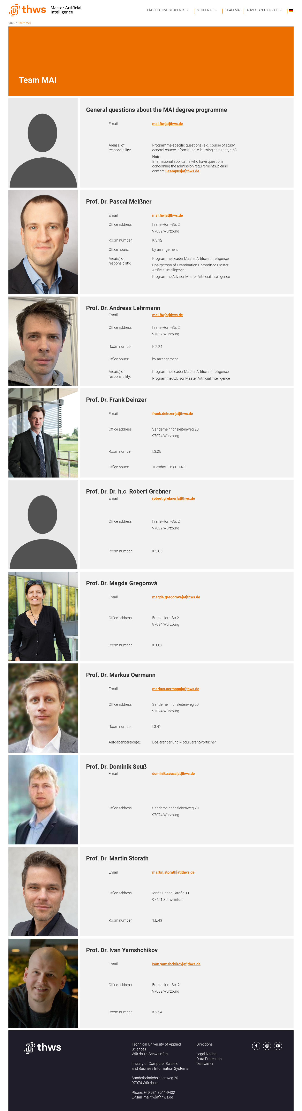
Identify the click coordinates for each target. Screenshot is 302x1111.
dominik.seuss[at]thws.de (173, 773)
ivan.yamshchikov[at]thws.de (176, 964)
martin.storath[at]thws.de (173, 872)
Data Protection (209, 1059)
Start (11, 23)
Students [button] (205, 10)
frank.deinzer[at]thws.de (172, 413)
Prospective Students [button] (166, 10)
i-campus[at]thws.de (182, 171)
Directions (204, 1044)
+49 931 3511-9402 (159, 1092)
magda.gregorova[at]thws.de (176, 597)
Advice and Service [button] (262, 10)
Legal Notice (206, 1054)
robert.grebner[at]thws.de (173, 498)
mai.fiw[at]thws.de (167, 123)
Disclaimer (204, 1063)
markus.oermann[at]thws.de (175, 689)
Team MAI (233, 10)
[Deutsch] (291, 10)
